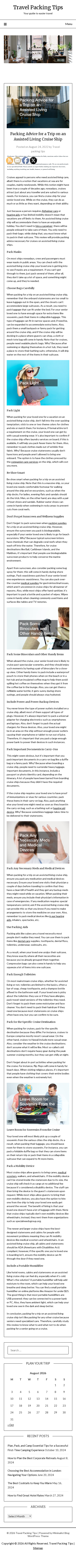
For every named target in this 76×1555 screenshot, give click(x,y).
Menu (68, 24)
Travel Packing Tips (38, 7)
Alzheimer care (50, 210)
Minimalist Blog (61, 1532)
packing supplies (57, 523)
